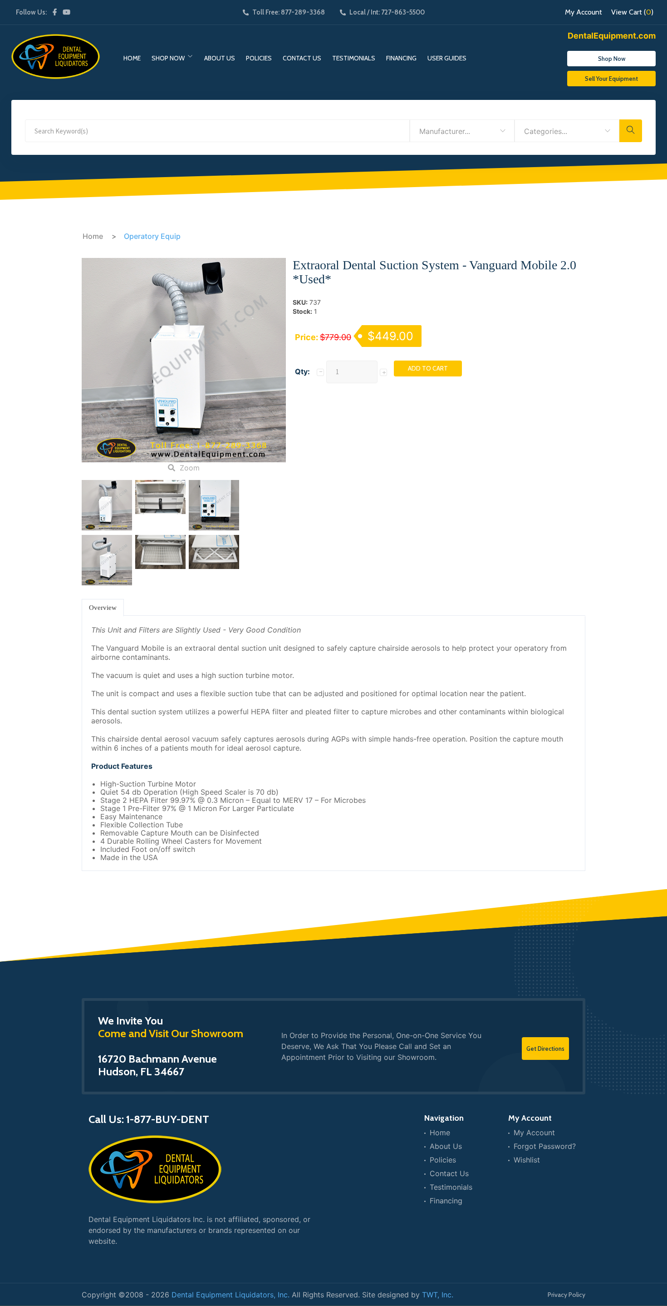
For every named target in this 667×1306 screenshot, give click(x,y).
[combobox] (462, 130)
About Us (219, 58)
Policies (259, 58)
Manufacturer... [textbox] (444, 131)
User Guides (446, 58)
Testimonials (353, 58)
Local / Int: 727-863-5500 (387, 12)
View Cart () (632, 12)
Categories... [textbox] (545, 131)
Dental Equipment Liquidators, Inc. (230, 1294)
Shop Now (168, 58)
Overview (103, 607)
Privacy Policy (566, 1295)
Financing (401, 58)
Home (132, 58)
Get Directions (545, 1048)
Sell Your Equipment (611, 78)
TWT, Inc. (437, 1294)
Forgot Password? (545, 1146)
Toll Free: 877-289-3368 (288, 12)
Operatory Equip (152, 236)
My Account (583, 12)
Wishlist (527, 1159)
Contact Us (302, 58)
